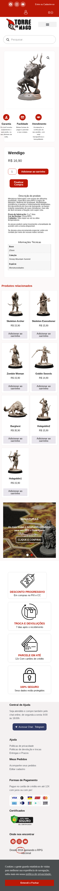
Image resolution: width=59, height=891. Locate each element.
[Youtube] (23, 4)
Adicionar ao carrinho (33, 171)
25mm (11, 250)
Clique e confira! (29, 539)
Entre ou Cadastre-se (44, 4)
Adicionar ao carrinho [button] (15, 334)
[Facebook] (10, 4)
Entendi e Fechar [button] (29, 883)
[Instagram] (17, 4)
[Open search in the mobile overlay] (29, 39)
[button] (47, 24)
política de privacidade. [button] (38, 874)
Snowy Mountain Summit (19, 259)
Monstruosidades (16, 268)
